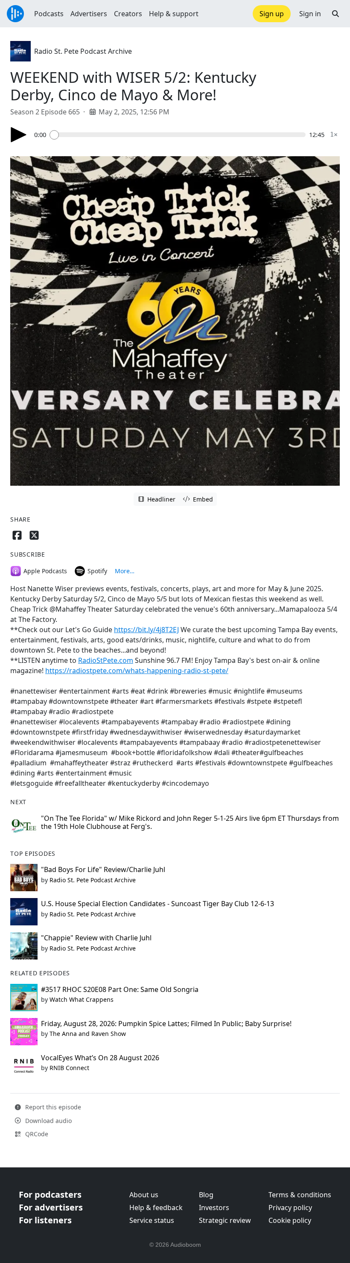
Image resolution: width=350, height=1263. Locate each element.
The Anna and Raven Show (88, 1034)
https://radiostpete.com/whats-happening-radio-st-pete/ (136, 670)
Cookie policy (289, 1220)
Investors (214, 1207)
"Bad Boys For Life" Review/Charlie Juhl (103, 869)
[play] (18, 134)
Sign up (272, 13)
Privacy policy (290, 1207)
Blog (206, 1194)
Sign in (310, 13)
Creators (128, 13)
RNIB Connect (69, 1068)
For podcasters (50, 1194)
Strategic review (225, 1220)
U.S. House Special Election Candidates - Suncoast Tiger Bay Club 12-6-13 (157, 903)
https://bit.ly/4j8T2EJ (146, 629)
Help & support (173, 13)
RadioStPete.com (105, 660)
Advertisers (88, 13)
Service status (151, 1220)
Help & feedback (156, 1207)
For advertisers (51, 1207)
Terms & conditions (299, 1194)
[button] (335, 13)
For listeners (45, 1220)
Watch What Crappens (82, 999)
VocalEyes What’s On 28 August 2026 (100, 1057)
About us (143, 1194)
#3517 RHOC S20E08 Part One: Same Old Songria (119, 989)
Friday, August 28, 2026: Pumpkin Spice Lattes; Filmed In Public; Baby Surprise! (166, 1023)
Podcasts (49, 13)
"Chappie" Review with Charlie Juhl (96, 937)
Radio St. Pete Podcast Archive (83, 51)
